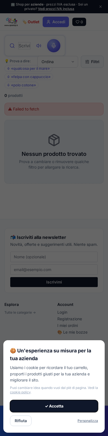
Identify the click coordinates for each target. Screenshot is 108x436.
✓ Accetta (54, 406)
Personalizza (88, 421)
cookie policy (20, 392)
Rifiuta (21, 420)
